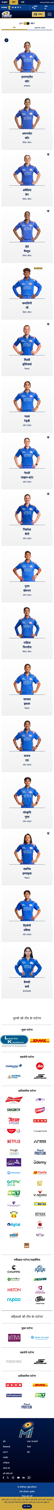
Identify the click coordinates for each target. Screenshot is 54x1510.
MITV (5, 1452)
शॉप (28, 1452)
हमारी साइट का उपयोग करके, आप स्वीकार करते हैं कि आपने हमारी (24, 1500)
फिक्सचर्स (6, 1447)
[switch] (27, 23)
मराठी (22, 2)
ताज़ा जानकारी (32, 1441)
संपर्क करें (6, 1468)
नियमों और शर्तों (20, 1502)
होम (4, 1441)
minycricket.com (40, 2)
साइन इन (46, 7)
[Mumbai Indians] (7, 14)
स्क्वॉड (5, 1457)
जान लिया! (27, 1506)
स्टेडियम (6, 1463)
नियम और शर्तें (27, 1496)
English (5, 2)
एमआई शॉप (35, 7)
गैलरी (29, 1447)
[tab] (14, 28)
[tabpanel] (27, 518)
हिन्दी (13, 2)
